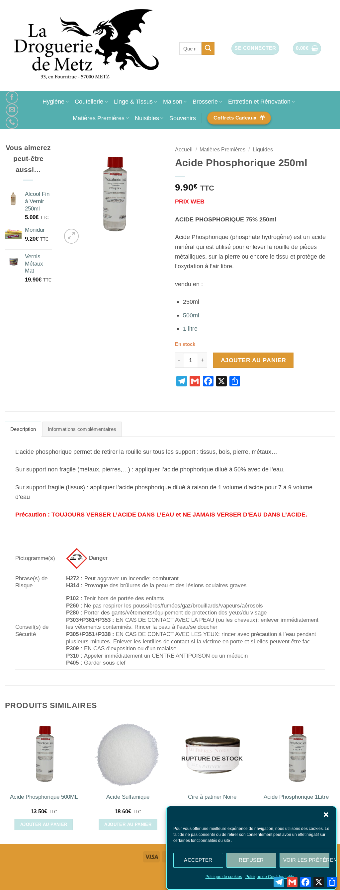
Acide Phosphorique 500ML (44, 797)
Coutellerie (89, 101)
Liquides (263, 149)
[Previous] (5, 781)
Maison (172, 101)
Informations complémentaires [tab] (82, 429)
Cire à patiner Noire (212, 797)
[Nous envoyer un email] (12, 110)
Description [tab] (23, 429)
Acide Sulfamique (127, 797)
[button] (326, 814)
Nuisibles (147, 118)
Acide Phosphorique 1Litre (296, 797)
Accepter (198, 860)
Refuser (251, 860)
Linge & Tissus (133, 101)
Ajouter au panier (253, 360)
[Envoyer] (208, 48)
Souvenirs (182, 118)
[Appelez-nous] (12, 122)
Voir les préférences (306, 860)
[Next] (335, 781)
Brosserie (205, 101)
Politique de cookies (224, 876)
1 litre (190, 328)
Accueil (184, 149)
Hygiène (53, 101)
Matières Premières (99, 118)
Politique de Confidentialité (269, 876)
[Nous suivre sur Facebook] (12, 97)
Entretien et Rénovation (259, 101)
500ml (191, 315)
